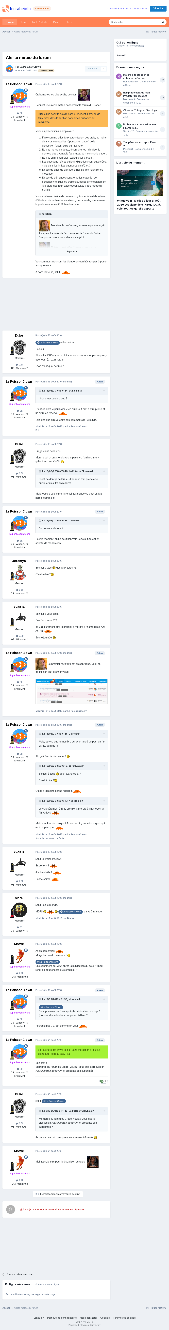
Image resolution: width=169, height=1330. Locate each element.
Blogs (23, 22)
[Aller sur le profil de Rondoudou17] (119, 76)
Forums (9, 22)
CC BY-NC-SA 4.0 (84, 1322)
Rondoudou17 (130, 81)
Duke (19, 335)
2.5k (20, 364)
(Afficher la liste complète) (130, 45)
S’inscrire (158, 8)
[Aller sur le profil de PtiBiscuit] (119, 144)
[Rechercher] (163, 22)
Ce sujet (150, 22)
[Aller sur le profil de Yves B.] (19, 618)
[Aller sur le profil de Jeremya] (19, 572)
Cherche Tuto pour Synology (140, 110)
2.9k (20, 973)
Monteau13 (129, 99)
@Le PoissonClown (47, 342)
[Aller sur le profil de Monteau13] (119, 94)
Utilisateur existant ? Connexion (126, 8)
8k (20, 113)
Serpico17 (128, 131)
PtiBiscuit (128, 149)
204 (20, 590)
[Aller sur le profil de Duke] (19, 347)
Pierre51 (121, 55)
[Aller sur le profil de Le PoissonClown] (9, 68)
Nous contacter (88, 1317)
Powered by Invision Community (84, 1325)
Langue (38, 1317)
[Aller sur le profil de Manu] (19, 910)
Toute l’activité (39, 22)
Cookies (105, 1317)
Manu (19, 898)
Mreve (19, 944)
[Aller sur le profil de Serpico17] (119, 126)
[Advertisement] (56, 43)
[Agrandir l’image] (71, 691)
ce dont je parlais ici (53, 409)
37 (20, 927)
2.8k (20, 636)
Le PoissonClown (30, 66)
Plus (55, 22)
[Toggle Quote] (40, 213)
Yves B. (19, 607)
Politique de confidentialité (62, 1317)
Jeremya (19, 561)
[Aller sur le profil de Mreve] (19, 956)
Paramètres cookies (124, 1317)
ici (54, 497)
